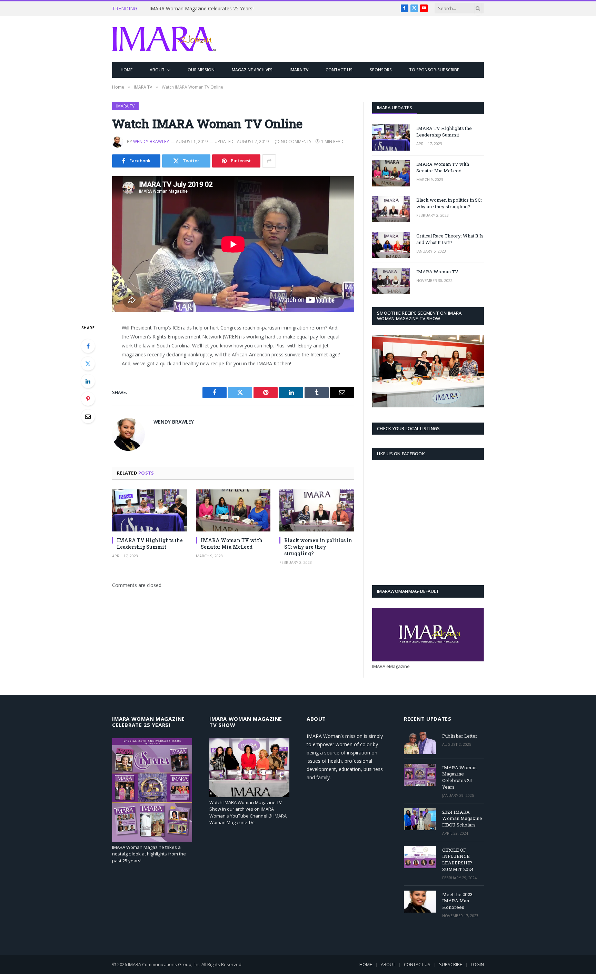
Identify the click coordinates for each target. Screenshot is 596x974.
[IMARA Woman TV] (391, 281)
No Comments (296, 141)
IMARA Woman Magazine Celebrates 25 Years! (201, 9)
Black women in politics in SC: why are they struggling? (318, 547)
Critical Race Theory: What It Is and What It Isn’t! (450, 239)
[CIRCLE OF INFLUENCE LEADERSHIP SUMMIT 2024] (420, 857)
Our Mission (201, 70)
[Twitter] (88, 364)
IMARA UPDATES (394, 107)
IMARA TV (299, 70)
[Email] (88, 416)
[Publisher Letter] (420, 743)
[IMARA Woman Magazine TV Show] (249, 795)
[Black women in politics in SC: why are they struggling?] (316, 510)
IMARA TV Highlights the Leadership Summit (150, 543)
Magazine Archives (252, 70)
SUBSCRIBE (450, 964)
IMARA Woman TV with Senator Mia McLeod (231, 543)
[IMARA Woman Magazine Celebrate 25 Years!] (152, 840)
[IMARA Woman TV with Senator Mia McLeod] (233, 510)
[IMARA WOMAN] (164, 39)
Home (126, 70)
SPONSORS (381, 70)
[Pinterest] (88, 399)
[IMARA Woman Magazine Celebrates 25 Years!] (420, 775)
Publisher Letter (459, 736)
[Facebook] (88, 346)
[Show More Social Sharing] (269, 161)
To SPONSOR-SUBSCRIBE (434, 70)
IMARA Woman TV (437, 271)
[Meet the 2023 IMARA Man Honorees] (420, 902)
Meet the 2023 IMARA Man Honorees (457, 900)
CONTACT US (339, 70)
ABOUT (157, 70)
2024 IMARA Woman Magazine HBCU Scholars (462, 818)
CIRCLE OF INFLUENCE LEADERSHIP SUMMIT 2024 (458, 859)
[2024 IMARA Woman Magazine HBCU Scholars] (420, 819)
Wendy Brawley (151, 141)
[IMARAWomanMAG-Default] (428, 660)
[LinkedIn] (88, 381)
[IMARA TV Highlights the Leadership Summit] (149, 510)
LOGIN (477, 964)
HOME (365, 964)
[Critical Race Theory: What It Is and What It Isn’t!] (391, 245)
